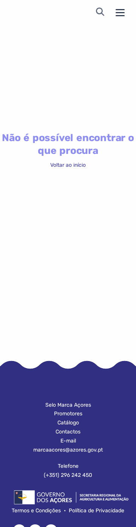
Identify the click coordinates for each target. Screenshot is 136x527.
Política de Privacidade (96, 510)
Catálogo (68, 422)
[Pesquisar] (100, 12)
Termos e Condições (36, 510)
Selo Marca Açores (68, 405)
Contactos (68, 432)
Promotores (68, 413)
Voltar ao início (68, 165)
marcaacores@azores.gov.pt (68, 450)
